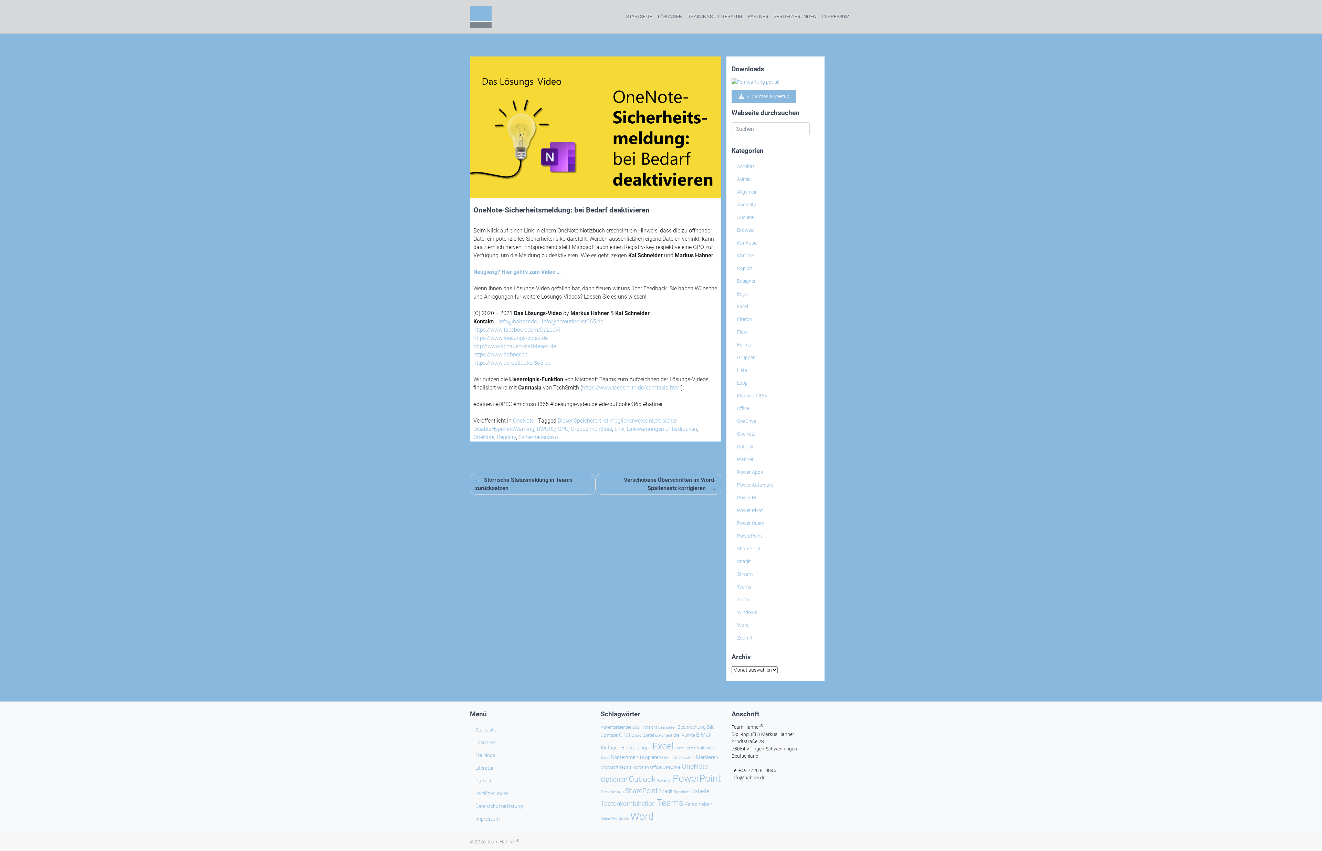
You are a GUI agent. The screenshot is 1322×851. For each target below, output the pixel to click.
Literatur (730, 16)
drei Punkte (684, 735)
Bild (711, 727)
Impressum (835, 16)
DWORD (546, 429)
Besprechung (692, 727)
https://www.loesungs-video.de (510, 338)
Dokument (663, 735)
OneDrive (746, 421)
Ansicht (650, 727)
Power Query (750, 523)
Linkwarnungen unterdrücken (662, 429)
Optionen (614, 779)
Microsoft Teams (616, 767)
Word (743, 625)
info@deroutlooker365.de (572, 321)
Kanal (605, 757)
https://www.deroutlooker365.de (511, 363)
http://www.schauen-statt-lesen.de (514, 346)
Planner (745, 459)
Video (605, 819)
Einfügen (610, 748)
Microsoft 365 (752, 395)
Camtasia (747, 243)
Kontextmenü (626, 757)
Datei (649, 735)
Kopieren (651, 757)
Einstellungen (636, 748)
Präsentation (612, 791)
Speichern (682, 792)
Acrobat (745, 166)
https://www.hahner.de (500, 354)
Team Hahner (503, 841)
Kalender (705, 747)
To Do (743, 599)
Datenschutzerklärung (499, 806)
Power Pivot (750, 510)
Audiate (745, 217)
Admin (744, 179)
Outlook (745, 446)
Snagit (744, 561)
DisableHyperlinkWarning (503, 429)
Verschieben (698, 804)
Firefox (744, 319)
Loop (742, 383)
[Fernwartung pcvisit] (756, 82)
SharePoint (749, 548)
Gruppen (746, 357)
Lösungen (670, 16)
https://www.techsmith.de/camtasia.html (631, 387)
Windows (747, 612)
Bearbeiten (667, 727)
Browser (746, 230)
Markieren (707, 757)
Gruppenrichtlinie (591, 429)
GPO (563, 429)
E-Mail (704, 734)
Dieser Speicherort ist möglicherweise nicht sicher (617, 420)
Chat (624, 735)
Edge (742, 294)
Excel (742, 306)
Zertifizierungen (795, 16)
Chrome (745, 255)
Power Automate (755, 485)
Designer (746, 281)
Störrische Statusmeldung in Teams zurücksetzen (524, 484)
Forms (744, 344)
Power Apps (750, 472)
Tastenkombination (628, 804)
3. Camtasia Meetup (766, 96)
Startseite (639, 16)
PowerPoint (749, 536)
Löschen (687, 757)
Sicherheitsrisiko (538, 437)
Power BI (746, 497)
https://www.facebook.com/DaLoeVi (516, 329)
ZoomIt (745, 638)
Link (620, 429)
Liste (674, 757)
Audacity (746, 204)
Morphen (640, 767)
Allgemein (747, 192)
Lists (742, 370)
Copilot (744, 268)
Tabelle (700, 791)
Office (743, 408)
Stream (745, 574)
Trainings (700, 16)
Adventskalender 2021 (621, 727)
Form (679, 748)
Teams (744, 587)
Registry (506, 437)
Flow (742, 332)
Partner (758, 16)
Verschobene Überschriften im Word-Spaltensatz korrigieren (670, 484)
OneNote (523, 420)
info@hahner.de (518, 321)
